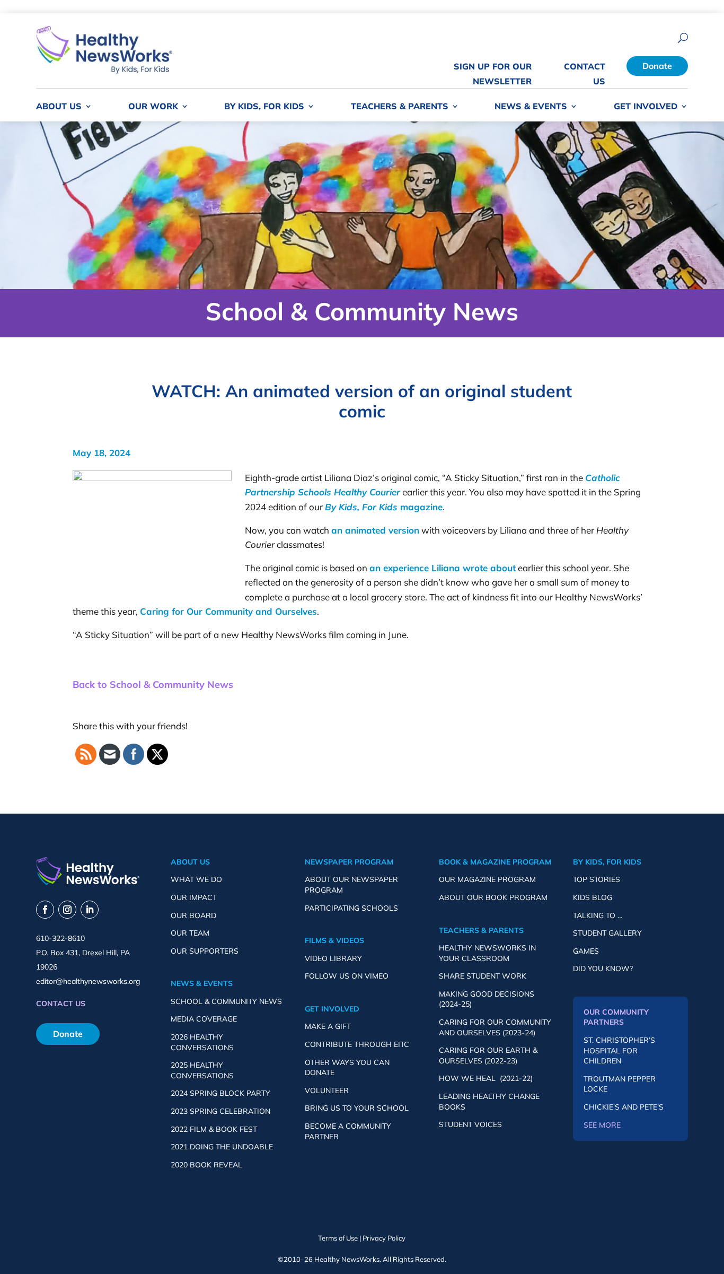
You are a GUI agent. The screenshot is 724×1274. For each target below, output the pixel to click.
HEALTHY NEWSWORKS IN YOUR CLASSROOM (487, 953)
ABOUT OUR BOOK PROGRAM (493, 897)
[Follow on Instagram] (67, 910)
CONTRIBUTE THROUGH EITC (357, 1044)
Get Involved (645, 106)
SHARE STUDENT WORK (482, 976)
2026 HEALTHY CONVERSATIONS (202, 1042)
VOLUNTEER (327, 1090)
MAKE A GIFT (328, 1026)
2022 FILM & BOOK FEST (214, 1129)
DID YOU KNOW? (603, 968)
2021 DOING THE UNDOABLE (222, 1146)
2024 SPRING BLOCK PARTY (220, 1093)
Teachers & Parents (399, 106)
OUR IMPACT (194, 897)
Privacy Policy (384, 1238)
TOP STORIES (596, 879)
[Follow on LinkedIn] (90, 910)
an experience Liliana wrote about (442, 567)
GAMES (586, 951)
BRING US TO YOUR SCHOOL (357, 1108)
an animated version (375, 530)
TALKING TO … (598, 915)
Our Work (153, 106)
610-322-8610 (60, 938)
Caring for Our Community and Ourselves (228, 611)
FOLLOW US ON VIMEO (347, 976)
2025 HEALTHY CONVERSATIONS (202, 1070)
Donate (657, 65)
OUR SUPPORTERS (205, 951)
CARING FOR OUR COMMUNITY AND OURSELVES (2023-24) (495, 1027)
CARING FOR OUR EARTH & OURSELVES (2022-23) (488, 1055)
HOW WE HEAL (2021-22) (486, 1078)
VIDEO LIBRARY (333, 958)
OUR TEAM (190, 933)
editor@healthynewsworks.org (88, 981)
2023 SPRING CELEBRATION (220, 1111)
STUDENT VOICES (470, 1124)
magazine (384, 506)
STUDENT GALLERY (607, 933)
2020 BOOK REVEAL (206, 1165)
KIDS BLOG (592, 897)
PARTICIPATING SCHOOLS (351, 908)
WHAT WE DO (196, 879)
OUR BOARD (193, 915)
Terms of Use (338, 1238)
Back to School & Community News (153, 684)
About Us (59, 106)
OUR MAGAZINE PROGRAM (487, 879)
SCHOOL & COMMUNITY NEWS (226, 1001)
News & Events (531, 106)
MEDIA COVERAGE (204, 1019)
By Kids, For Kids (264, 106)
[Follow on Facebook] (45, 910)
